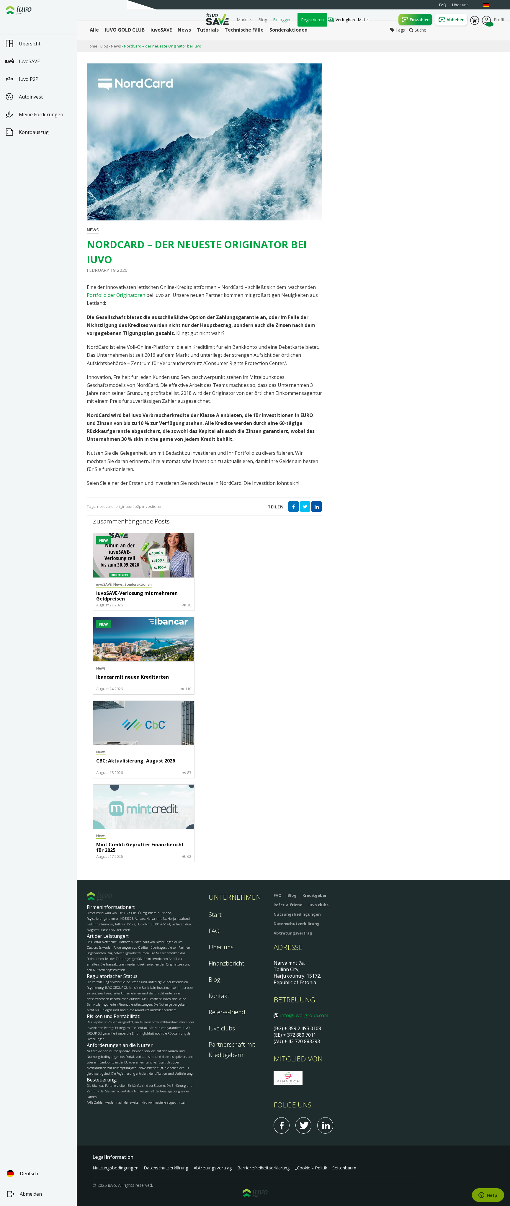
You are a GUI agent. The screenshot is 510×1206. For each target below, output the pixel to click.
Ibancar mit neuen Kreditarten (132, 677)
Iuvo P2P (28, 79)
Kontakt (219, 996)
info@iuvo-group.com (304, 1015)
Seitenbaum (344, 1168)
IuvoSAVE (29, 61)
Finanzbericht (226, 963)
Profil (486, 19)
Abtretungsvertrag (293, 933)
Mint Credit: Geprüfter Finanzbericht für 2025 (140, 847)
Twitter (303, 1125)
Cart (474, 19)
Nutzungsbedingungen (297, 914)
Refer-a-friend (227, 1012)
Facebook (282, 1125)
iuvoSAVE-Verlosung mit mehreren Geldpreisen (137, 596)
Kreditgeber (315, 895)
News (116, 46)
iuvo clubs (318, 904)
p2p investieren (149, 506)
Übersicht (29, 43)
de (489, 5)
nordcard (105, 506)
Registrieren (312, 19)
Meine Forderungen (41, 114)
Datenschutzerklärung (297, 923)
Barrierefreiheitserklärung (263, 1168)
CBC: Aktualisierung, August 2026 (135, 761)
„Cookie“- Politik (311, 1168)
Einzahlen (420, 19)
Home (92, 46)
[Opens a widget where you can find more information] (488, 1195)
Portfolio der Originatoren (116, 295)
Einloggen (282, 19)
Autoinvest (31, 97)
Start (215, 915)
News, (119, 584)
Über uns (221, 947)
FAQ (214, 931)
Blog (262, 19)
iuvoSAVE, (104, 584)
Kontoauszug (34, 132)
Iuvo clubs (222, 1028)
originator (124, 506)
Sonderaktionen (138, 584)
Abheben (456, 19)
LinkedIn (325, 1125)
